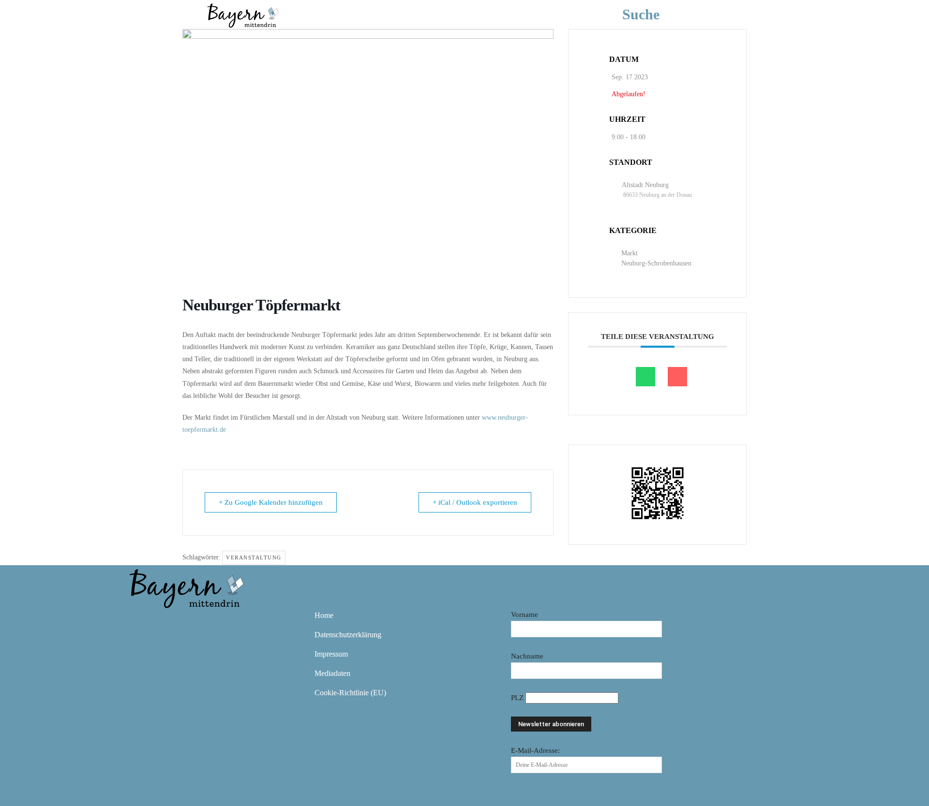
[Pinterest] (195, 622)
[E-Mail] (677, 376)
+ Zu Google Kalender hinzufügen (271, 502)
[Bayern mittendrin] (242, 14)
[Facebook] (139, 622)
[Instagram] (167, 622)
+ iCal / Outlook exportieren (475, 502)
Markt (629, 253)
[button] (655, 14)
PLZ (518, 698)
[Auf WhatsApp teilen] (645, 376)
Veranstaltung (254, 557)
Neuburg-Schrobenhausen (656, 263)
